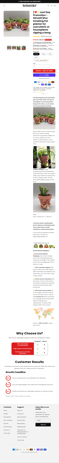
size (34, 63)
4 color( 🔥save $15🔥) (41, 60)
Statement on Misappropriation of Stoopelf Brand (22, 431)
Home (5, 410)
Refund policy (21, 423)
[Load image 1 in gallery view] (9, 48)
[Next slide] (47, 94)
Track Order (7, 433)
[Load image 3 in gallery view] (19, 48)
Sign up (43, 424)
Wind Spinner (7, 417)
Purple (43, 54)
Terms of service (22, 437)
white (36, 57)
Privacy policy (21, 420)
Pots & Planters (8, 420)
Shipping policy (21, 426)
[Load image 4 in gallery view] (24, 48)
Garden (6, 413)
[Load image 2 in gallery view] (14, 48)
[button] (4, 5)
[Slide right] (27, 48)
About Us (19, 410)
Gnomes (6, 423)
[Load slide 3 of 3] (45, 93)
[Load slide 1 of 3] (43, 93)
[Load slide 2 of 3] (44, 93)
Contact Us (7, 430)
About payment (21, 417)
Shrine (36, 452)
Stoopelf (27, 452)
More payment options (44, 78)
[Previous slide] (41, 94)
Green (36, 54)
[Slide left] (5, 48)
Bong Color (36, 51)
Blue (50, 54)
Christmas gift (8, 426)
